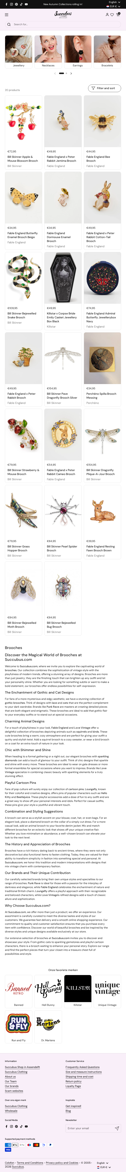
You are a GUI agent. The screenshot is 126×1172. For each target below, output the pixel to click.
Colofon (9, 1162)
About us (10, 1076)
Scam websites (14, 1091)
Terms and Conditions (30, 1162)
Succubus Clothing (16, 1072)
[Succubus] (63, 15)
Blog (68, 1111)
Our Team (11, 1081)
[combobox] (63, 24)
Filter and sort (106, 88)
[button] (118, 14)
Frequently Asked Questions (83, 1067)
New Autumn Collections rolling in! (62, 4)
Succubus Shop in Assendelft (22, 1067)
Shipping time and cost (79, 1076)
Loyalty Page (73, 1086)
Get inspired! (73, 1106)
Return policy (74, 1081)
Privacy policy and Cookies (62, 1162)
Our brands (12, 1086)
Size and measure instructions (84, 1072)
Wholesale (11, 1111)
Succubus (18, 1166)
